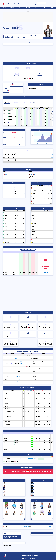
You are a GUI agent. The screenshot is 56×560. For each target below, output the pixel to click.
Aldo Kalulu (6, 526)
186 (15, 125)
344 (36, 406)
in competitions (35, 351)
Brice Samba (34, 507)
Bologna (6, 215)
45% (50, 198)
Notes (6, 44)
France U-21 (34, 190)
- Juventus (17, 371)
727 (21, 119)
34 (15, 116)
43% (51, 201)
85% (39, 421)
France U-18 (34, 193)
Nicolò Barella (37, 482)
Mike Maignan (49, 507)
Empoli (6, 229)
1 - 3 (31, 371)
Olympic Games (7, 403)
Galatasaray (34, 239)
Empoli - (17, 376)
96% (48, 198)
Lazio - (17, 381)
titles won (21, 44)
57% (50, 203)
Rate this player (21, 132)
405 (28, 411)
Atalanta (6, 220)
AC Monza (6, 234)
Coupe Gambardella (7, 393)
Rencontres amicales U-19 (8, 413)
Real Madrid (34, 223)
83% (48, 190)
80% (44, 393)
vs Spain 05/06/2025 (22, 37)
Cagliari (6, 226)
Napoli (5, 221)
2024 (35, 174)
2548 (21, 116)
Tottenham (6, 239)
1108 (51, 119)
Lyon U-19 (34, 203)
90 (44, 193)
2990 (44, 201)
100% (48, 193)
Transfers (28, 44)
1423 (44, 190)
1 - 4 (31, 361)
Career (13, 44)
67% (48, 188)
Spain (33, 242)
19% (51, 198)
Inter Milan (33, 212)
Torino (5, 212)
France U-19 (34, 195)
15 (50, 213)
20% (49, 393)
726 (44, 195)
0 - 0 (31, 376)
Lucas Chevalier (34, 515)
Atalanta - (17, 379)
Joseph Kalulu (7, 528)
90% (39, 411)
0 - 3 (31, 374)
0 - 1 (31, 368)
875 (36, 398)
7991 (44, 198)
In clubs (23, 249)
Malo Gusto (49, 515)
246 (36, 413)
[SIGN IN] (49, 3)
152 (44, 188)
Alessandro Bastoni (37, 488)
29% (47, 421)
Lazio (5, 218)
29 (15, 113)
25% (47, 424)
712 (42, 190)
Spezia (33, 234)
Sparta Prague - (18, 368)
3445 (51, 116)
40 (45, 113)
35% (44, 421)
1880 (42, 203)
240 (45, 125)
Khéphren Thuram (9, 482)
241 (36, 403)
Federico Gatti (21, 515)
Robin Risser (42, 507)
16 (15, 122)
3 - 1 (31, 363)
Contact (26, 555)
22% (47, 398)
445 (28, 393)
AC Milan (10, 116)
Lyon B (10, 122)
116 (36, 400)
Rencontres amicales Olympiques (9, 419)
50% (39, 400)
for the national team (30, 249)
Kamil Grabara (6, 507)
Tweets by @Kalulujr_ (34, 534)
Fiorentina (33, 213)
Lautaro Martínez (37, 485)
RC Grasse (33, 229)
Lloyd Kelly (14, 515)
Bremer (6, 515)
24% (51, 203)
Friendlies (6, 401)
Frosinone (25, 458)
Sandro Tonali (9, 491)
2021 (31, 174)
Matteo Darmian (37, 491)
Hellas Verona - (18, 374)
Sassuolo (6, 223)
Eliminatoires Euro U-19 (8, 416)
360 (36, 426)
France (8, 36)
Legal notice (23, 555)
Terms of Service (30, 555)
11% (51, 190)
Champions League (7, 421)
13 (15, 119)
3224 (51, 113)
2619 (36, 421)
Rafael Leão (8, 485)
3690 (51, 125)
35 (23, 395)
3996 (42, 198)
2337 (21, 113)
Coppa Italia (6, 398)
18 (45, 119)
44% (44, 398)
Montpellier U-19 (34, 237)
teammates (50, 44)
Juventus (7, 32)
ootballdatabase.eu (17, 4)
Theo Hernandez (9, 488)
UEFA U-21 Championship (8, 406)
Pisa (5, 240)
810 (36, 411)
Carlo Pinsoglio (21, 507)
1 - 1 (31, 379)
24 (50, 212)
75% (50, 195)
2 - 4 (31, 358)
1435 (36, 424)
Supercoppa (6, 400)
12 (50, 221)
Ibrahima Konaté (42, 515)
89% (39, 398)
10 (15, 213)
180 (36, 408)
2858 (21, 125)
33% (51, 188)
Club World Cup (7, 426)
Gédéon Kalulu (31, 526)
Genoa (5, 213)
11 (30, 125)
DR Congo (12, 36)
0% (51, 193)
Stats (35, 44)
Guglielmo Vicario (14, 507)
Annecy (33, 226)
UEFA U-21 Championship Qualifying (9, 411)
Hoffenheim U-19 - (19, 363)
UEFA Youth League (7, 424)
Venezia (6, 237)
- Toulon (17, 358)
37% (50, 201)
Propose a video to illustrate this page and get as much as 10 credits (11, 537)
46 (45, 116)
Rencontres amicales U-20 (8, 408)
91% (48, 201)
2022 (6, 174)
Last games (42, 44)
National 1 (6, 395)
